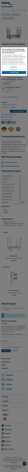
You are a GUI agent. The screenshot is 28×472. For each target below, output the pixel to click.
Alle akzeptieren (14, 72)
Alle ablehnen (13, 67)
